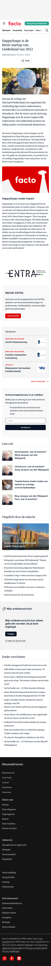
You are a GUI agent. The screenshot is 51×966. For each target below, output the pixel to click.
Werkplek (6, 849)
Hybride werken (9, 913)
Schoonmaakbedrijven (12, 903)
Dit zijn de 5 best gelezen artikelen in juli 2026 (24, 737)
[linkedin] (19, 958)
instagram (6, 917)
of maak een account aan (15, 640)
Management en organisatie (14, 845)
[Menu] (4, 23)
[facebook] (11, 958)
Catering (6, 882)
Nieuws (5, 805)
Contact (5, 782)
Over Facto (7, 777)
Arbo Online (7, 908)
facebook (6, 922)
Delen (27, 61)
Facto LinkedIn (8, 927)
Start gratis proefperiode (37, 23)
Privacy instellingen (10, 951)
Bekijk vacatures (38, 381)
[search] (47, 30)
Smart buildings (9, 872)
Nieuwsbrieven (12, 764)
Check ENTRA (13, 316)
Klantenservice (8, 773)
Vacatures (6, 792)
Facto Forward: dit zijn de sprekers (19, 595)
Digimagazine (8, 814)
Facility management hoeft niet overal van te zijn (25, 665)
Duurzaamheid (8, 854)
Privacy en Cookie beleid (36, 948)
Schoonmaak (8, 887)
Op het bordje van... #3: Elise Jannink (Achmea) (24, 688)
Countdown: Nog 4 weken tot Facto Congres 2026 (25, 575)
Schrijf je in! (25, 427)
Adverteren (7, 787)
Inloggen (11, 634)
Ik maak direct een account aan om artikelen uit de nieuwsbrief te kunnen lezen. (26, 410)
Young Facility (8, 877)
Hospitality (7, 859)
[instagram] (4, 958)
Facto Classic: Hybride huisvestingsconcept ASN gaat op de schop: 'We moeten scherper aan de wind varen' (26, 680)
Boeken (5, 819)
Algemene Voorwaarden (12, 948)
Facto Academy (8, 823)
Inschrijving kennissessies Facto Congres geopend (26, 556)
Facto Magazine (9, 809)
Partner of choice (9, 828)
